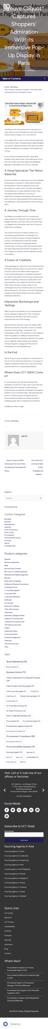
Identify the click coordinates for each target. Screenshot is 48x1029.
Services (7, 951)
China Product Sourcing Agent (20, 686)
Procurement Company (15, 731)
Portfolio (7, 942)
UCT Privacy (9, 933)
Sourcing (7, 540)
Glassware (8, 612)
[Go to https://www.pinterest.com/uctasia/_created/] (25, 821)
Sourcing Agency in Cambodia (16, 867)
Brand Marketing (16, 661)
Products (8, 947)
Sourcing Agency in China (14, 863)
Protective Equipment (12, 637)
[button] (4, 796)
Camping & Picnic (10, 587)
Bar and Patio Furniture (12, 569)
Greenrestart (11, 701)
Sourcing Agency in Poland (14, 885)
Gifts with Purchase (11, 609)
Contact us (8, 406)
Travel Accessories (11, 644)
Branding (31, 70)
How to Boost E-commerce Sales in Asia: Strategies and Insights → (37, 461)
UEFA (23, 762)
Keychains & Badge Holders (14, 616)
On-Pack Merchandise (16, 706)
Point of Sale (9, 532)
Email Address (9, 842)
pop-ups (13, 266)
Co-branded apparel (12, 590)
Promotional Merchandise (20, 746)
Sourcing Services (11, 507)
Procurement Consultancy (20, 736)
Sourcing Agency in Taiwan (14, 894)
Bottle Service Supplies (12, 581)
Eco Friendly (8, 603)
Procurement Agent (31, 721)
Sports (6, 543)
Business (7, 522)
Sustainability (32, 757)
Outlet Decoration (11, 631)
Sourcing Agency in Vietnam (15, 907)
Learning (7, 527)
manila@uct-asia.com (24, 808)
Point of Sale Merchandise (18, 716)
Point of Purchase (11, 530)
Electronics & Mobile (11, 606)
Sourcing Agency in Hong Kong (16, 872)
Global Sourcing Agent (30, 696)
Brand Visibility (12, 667)
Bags (6, 565)
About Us (8, 929)
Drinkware (8, 600)
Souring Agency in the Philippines (17, 881)
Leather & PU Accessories (13, 619)
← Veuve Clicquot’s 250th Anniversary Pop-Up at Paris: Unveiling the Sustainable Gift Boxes (15, 461)
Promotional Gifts (11, 634)
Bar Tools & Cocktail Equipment (15, 572)
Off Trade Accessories (12, 625)
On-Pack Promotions (16, 711)
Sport (9, 757)
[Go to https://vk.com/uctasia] (37, 821)
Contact (7, 965)
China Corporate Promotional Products (23, 679)
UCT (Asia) (8, 925)
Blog (6, 960)
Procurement (9, 535)
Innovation (8, 956)
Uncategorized (9, 546)
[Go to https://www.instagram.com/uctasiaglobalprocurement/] (19, 821)
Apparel (7, 559)
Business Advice (16, 672)
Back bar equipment (11, 562)
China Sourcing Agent (16, 691)
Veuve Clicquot (38, 143)
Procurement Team (14, 742)
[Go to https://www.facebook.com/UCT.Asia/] (6, 821)
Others (7, 628)
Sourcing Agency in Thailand (15, 899)
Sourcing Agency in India (14, 876)
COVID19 (34, 691)
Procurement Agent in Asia (19, 726)
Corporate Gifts (10, 594)
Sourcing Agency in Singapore (16, 890)
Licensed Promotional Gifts (14, 622)
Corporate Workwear (12, 597)
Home (6, 87)
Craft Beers (11, 696)
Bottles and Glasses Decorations (16, 584)
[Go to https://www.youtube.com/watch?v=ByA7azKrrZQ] (6, 827)
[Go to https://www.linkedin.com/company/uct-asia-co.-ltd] (31, 821)
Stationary (8, 641)
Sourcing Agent (14, 752)
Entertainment (9, 524)
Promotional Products (12, 538)
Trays (6, 647)
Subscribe (24, 852)
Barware (7, 578)
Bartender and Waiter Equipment (16, 575)
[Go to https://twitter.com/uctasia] (13, 821)
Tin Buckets (11, 762)
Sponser (30, 752)
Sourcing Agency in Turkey (14, 903)
